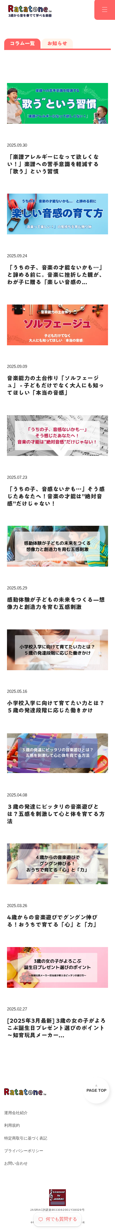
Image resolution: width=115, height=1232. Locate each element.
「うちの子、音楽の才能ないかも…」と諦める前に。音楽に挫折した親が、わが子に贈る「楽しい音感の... (56, 275)
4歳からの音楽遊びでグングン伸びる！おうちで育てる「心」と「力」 (53, 920)
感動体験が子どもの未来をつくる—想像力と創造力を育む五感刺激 (56, 603)
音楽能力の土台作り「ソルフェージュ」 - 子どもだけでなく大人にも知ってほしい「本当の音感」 (55, 385)
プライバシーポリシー (23, 1150)
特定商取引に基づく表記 (25, 1138)
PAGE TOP (96, 1090)
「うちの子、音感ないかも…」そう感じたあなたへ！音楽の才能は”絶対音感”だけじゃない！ (56, 496)
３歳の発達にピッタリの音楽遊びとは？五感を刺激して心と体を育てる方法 (56, 814)
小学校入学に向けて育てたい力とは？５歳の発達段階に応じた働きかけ (56, 706)
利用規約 (12, 1125)
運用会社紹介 (16, 1112)
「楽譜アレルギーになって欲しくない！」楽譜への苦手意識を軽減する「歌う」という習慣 (53, 164)
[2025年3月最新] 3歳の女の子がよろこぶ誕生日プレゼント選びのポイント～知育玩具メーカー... (56, 1028)
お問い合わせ (16, 1163)
